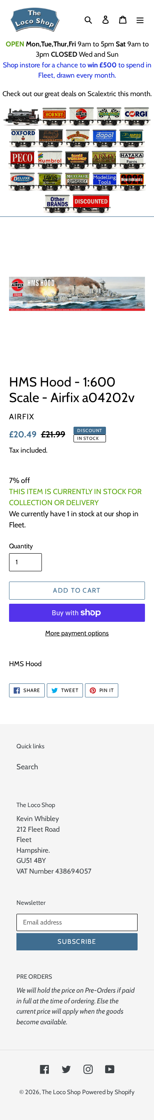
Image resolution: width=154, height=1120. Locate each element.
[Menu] (140, 19)
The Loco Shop (61, 1092)
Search (27, 766)
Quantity (21, 546)
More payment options (77, 633)
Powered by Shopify (108, 1092)
